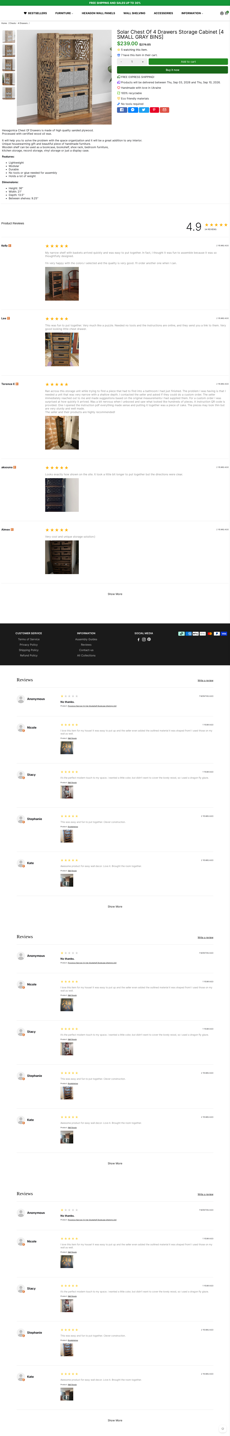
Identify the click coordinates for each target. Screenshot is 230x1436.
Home (4, 23)
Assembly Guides (86, 639)
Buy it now (172, 70)
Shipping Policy (29, 650)
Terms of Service (29, 639)
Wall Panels (72, 738)
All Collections (86, 655)
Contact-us (86, 650)
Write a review (10, 228)
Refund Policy (29, 655)
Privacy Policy (29, 644)
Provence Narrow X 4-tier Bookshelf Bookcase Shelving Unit (92, 706)
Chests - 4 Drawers (18, 23)
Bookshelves (73, 827)
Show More (115, 594)
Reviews (86, 644)
